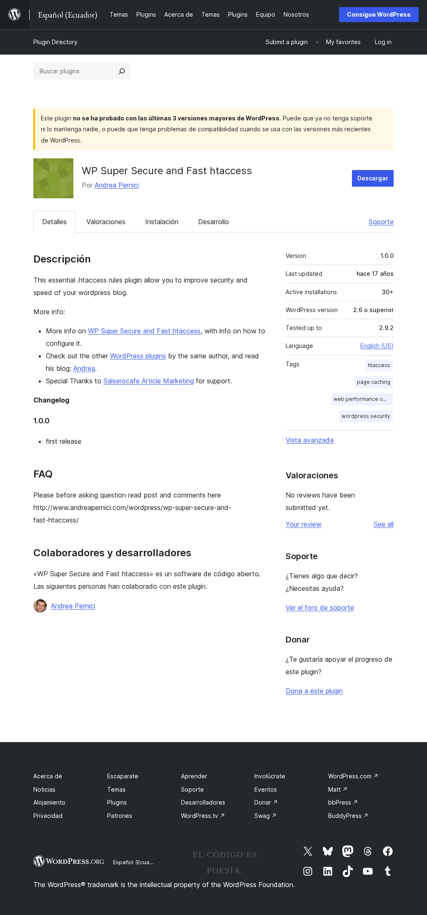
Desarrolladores (203, 802)
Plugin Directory (55, 41)
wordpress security (366, 416)
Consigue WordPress (379, 14)
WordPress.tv (203, 815)
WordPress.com (353, 776)
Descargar (372, 178)
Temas (116, 789)
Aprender (194, 776)
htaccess (379, 365)
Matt (338, 789)
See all (384, 524)
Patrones (119, 815)
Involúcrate (269, 776)
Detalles (54, 222)
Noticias (44, 789)
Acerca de (47, 776)
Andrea (84, 368)
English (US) (377, 345)
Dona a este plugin (314, 691)
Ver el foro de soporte (320, 607)
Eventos (265, 789)
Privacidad (48, 815)
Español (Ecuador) (136, 862)
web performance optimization (363, 399)
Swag (265, 815)
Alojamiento (49, 802)
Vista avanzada (310, 440)
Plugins (117, 802)
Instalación (161, 222)
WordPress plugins (138, 356)
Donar (266, 802)
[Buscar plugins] (121, 71)
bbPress (343, 802)
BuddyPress (348, 815)
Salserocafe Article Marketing (148, 381)
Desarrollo (213, 222)
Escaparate (122, 776)
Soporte (381, 222)
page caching (373, 382)
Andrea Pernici (117, 185)
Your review (304, 524)
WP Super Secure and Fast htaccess (144, 331)
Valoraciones (106, 222)
